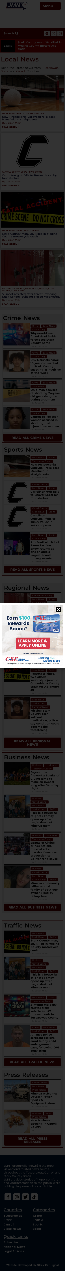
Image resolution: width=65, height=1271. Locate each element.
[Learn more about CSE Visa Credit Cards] (32, 635)
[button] (58, 609)
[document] (32, 635)
